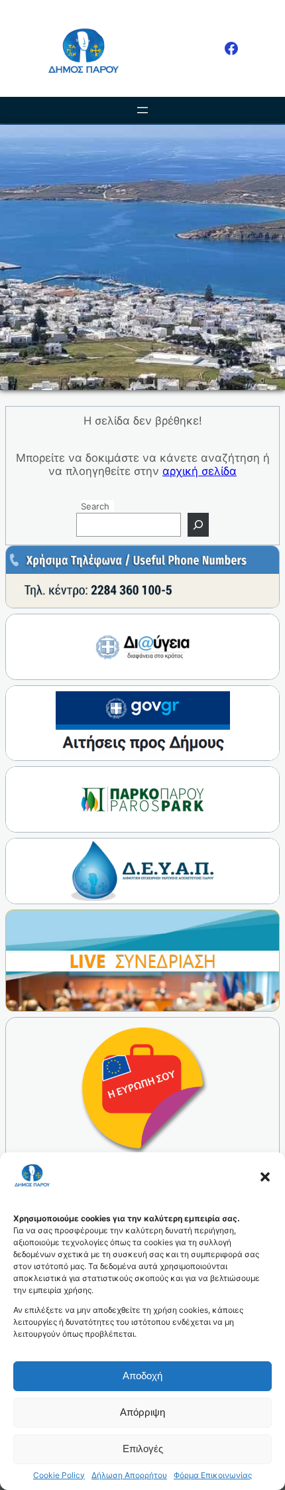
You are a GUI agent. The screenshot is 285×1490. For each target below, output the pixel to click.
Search (95, 506)
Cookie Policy (59, 1475)
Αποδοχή (142, 1375)
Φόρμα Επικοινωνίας (213, 1475)
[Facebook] (231, 48)
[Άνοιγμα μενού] (142, 110)
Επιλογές (143, 1448)
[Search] (198, 525)
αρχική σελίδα (199, 471)
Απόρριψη (142, 1412)
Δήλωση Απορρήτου (129, 1475)
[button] (265, 1177)
